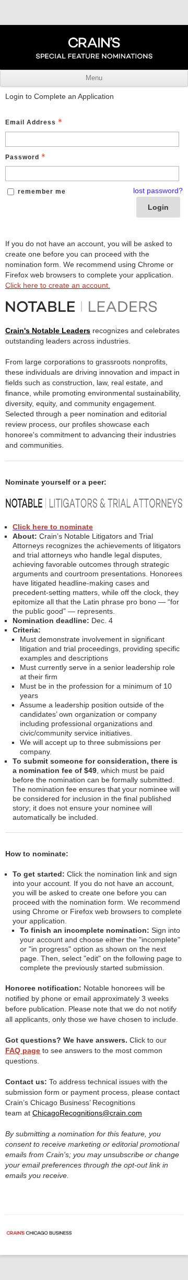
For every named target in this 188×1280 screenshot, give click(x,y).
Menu (94, 78)
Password (22, 157)
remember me (42, 191)
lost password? (158, 190)
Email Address (30, 122)
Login (158, 207)
